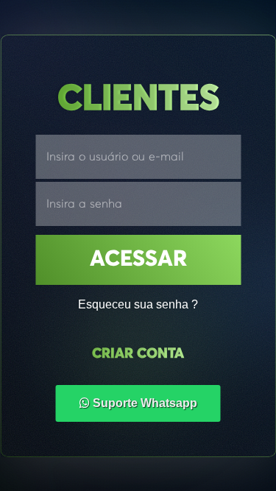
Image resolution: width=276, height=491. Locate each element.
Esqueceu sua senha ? (138, 304)
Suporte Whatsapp (143, 403)
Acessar (138, 260)
